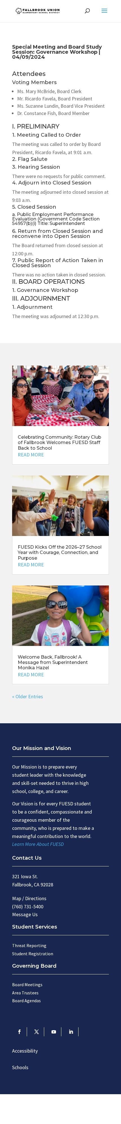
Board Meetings (27, 984)
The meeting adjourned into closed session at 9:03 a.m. (60, 196)
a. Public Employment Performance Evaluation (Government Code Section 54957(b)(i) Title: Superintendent (56, 219)
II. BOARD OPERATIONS (48, 282)
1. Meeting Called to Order (46, 135)
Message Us (25, 914)
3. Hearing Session (36, 167)
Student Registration (32, 953)
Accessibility (25, 1051)
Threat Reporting (29, 945)
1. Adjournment (32, 307)
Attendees (29, 74)
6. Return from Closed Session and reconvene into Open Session (57, 234)
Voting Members (34, 82)
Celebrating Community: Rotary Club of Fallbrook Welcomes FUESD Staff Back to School (59, 442)
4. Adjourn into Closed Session (51, 183)
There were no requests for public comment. (59, 176)
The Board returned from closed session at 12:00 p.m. (57, 249)
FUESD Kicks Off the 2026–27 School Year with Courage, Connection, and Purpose (60, 552)
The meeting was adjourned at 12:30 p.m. (55, 316)
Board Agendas (26, 1000)
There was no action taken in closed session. (59, 274)
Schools (20, 1067)
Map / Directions (29, 898)
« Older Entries (27, 696)
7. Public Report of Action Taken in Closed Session (57, 263)
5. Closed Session (34, 207)
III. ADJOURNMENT (41, 299)
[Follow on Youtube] (53, 1031)
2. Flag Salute (30, 159)
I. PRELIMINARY (35, 126)
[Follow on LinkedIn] (71, 1031)
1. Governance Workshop (45, 290)
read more (31, 454)
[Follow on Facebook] (19, 1031)
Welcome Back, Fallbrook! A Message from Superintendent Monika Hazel (53, 662)
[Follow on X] (36, 1031)
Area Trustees (25, 992)
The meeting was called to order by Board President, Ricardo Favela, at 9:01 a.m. (56, 148)
